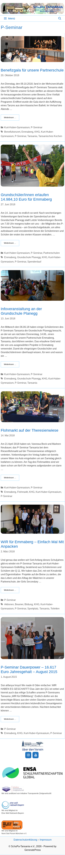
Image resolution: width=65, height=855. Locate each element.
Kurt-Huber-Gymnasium (17, 127)
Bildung (28, 604)
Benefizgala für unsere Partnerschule (32, 70)
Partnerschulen (51, 253)
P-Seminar (36, 127)
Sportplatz (32, 608)
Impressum (46, 839)
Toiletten (55, 608)
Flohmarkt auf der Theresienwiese (29, 430)
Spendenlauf (34, 261)
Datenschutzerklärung (25, 839)
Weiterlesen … (10, 117)
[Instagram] (28, 755)
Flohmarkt (22, 492)
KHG (37, 131)
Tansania (32, 136)
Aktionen (9, 604)
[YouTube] (35, 755)
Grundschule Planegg (29, 257)
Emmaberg (27, 131)
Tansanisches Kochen (50, 136)
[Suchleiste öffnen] (60, 19)
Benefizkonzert (12, 131)
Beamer (19, 604)
